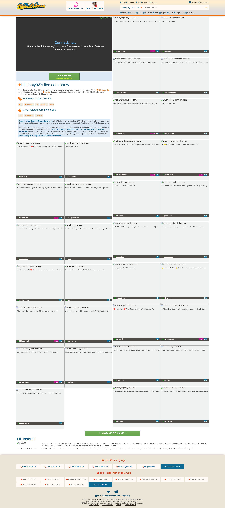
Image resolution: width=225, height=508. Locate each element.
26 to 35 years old (77, 467)
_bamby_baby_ (121, 92)
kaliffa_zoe (168, 421)
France (154, 2)
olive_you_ (168, 298)
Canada (145, 2)
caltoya (167, 380)
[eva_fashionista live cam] (137, 141)
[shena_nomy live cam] (185, 100)
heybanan (167, 51)
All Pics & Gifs (101, 485)
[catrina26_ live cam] (88, 349)
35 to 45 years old (101, 467)
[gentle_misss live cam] (40, 266)
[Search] (206, 7)
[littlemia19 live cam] (137, 347)
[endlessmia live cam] (40, 225)
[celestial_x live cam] (40, 143)
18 (37, 104)
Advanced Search (173, 467)
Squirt (163, 13)
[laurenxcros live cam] (40, 184)
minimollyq (120, 133)
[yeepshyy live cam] (137, 388)
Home (124, 13)
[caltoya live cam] (185, 347)
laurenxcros (23, 218)
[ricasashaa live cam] (137, 223)
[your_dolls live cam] (185, 182)
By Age (194, 2)
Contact (118, 505)
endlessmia (23, 259)
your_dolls (168, 216)
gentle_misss (24, 300)
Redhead (29, 104)
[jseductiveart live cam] (137, 264)
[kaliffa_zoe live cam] (185, 388)
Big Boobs (180, 13)
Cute (171, 13)
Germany (131, 2)
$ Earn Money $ (130, 505)
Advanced (204, 2)
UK (138, 2)
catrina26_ (71, 382)
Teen (140, 13)
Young (133, 13)
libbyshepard (24, 341)
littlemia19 (120, 380)
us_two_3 (119, 339)
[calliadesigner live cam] (185, 305)
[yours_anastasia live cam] (185, 59)
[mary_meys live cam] (88, 307)
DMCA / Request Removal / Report (112, 496)
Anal (156, 13)
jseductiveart (120, 298)
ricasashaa (120, 257)
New (52, 104)
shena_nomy (169, 133)
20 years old (103, 90)
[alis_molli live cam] (137, 182)
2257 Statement (107, 505)
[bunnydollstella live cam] (88, 184)
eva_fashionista (121, 175)
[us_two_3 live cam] (137, 305)
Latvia (47, 92)
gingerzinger (120, 51)
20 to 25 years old (53, 467)
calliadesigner (169, 339)
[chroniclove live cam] (88, 143)
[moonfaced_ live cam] (185, 223)
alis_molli (119, 216)
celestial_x (23, 176)
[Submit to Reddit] (116, 492)
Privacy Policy (94, 505)
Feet (20, 104)
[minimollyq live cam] (137, 100)
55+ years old (149, 467)
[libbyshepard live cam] (40, 307)
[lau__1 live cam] (88, 266)
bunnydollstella (73, 218)
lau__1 (70, 300)
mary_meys (72, 341)
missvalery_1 (24, 423)
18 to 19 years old (29, 467)
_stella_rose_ (169, 175)
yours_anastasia (170, 92)
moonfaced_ (168, 257)
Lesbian (148, 13)
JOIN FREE (64, 76)
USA (123, 2)
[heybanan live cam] (185, 18)
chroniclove (72, 176)
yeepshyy (119, 421)
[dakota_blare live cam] (40, 349)
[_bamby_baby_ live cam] (137, 59)
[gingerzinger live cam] (137, 18)
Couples (190, 13)
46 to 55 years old (125, 467)
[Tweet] (108, 492)
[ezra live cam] (88, 225)
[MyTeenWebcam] (31, 6)
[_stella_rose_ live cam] (185, 141)
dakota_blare (24, 382)
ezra (69, 259)
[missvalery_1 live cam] (40, 390)
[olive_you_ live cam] (185, 264)
